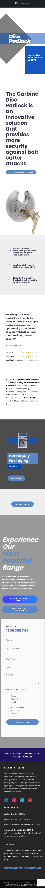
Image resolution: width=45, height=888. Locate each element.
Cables (38, 851)
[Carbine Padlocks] (22, 3)
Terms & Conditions (27, 884)
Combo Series (24, 851)
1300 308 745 (28, 830)
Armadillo (24, 854)
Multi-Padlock (15, 854)
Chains (32, 851)
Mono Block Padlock (11, 857)
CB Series (14, 851)
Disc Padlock (33, 854)
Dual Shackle (34, 857)
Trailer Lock (24, 857)
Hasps (6, 854)
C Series (7, 851)
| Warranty (12, 885)
